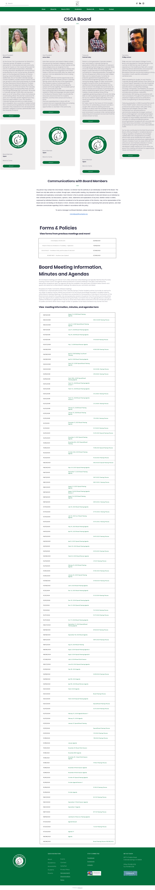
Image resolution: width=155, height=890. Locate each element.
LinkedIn (90, 865)
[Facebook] (137, 3)
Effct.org (80, 888)
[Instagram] (143, 3)
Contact (63, 862)
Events (62, 859)
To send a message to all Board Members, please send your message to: (79, 210)
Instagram (91, 861)
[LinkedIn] (140, 3)
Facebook (90, 858)
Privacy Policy (65, 869)
